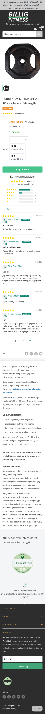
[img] (8, 216)
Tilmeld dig (22, 666)
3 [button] (23, 340)
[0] (40, 28)
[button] (12, 190)
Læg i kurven (22, 169)
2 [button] (19, 340)
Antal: (5, 149)
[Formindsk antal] (12, 139)
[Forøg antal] (25, 139)
